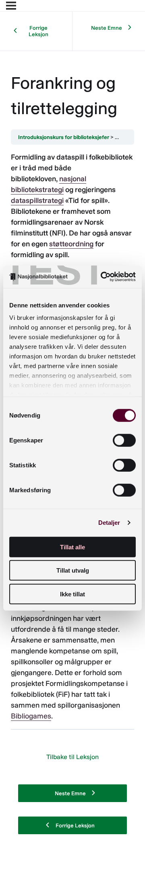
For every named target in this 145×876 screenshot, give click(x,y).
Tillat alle (72, 546)
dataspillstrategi (37, 200)
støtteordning (71, 243)
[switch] (124, 440)
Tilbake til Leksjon (72, 757)
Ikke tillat (72, 593)
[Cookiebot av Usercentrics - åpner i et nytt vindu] (102, 277)
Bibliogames (31, 716)
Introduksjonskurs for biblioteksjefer (63, 137)
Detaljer (109, 522)
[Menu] (11, 6)
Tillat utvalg (72, 570)
